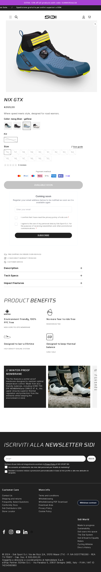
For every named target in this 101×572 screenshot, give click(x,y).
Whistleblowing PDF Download (53, 502)
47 (24, 159)
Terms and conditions (49, 495)
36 (8, 153)
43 (65, 153)
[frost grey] (8, 126)
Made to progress (86, 525)
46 (16, 159)
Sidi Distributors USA (11, 508)
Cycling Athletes (85, 544)
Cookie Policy (45, 511)
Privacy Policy (49, 464)
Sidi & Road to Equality (88, 538)
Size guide (78, 147)
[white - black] (36, 126)
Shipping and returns (12, 499)
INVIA (91, 458)
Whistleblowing (46, 499)
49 (40, 159)
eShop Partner (9, 562)
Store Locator (8, 511)
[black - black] (17, 126)
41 (49, 153)
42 (57, 153)
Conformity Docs (10, 505)
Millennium (11, 140)
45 (8, 159)
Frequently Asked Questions (15, 502)
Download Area (46, 505)
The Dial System (85, 535)
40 (40, 153)
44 (73, 153)
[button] (10, 17)
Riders (81, 541)
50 (49, 159)
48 (32, 159)
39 (32, 153)
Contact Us (7, 495)
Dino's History (84, 547)
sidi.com (63, 217)
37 (16, 153)
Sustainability (84, 528)
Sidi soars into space (87, 531)
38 (24, 153)
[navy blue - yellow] (27, 126)
